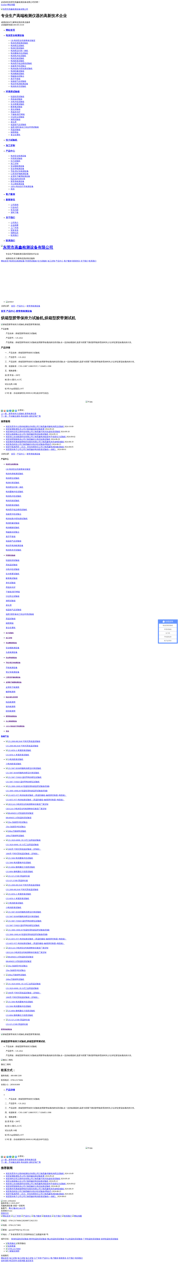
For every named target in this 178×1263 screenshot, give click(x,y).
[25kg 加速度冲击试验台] (17, 822)
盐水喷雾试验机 (17, 104)
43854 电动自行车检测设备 (22, 186)
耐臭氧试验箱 (16, 107)
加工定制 (10, 145)
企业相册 (14, 225)
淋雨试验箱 (15, 119)
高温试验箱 (15, 130)
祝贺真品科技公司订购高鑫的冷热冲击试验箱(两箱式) (29, 444)
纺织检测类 (10, 711)
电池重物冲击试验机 (19, 53)
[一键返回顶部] (12, 1251)
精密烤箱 (14, 132)
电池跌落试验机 (17, 61)
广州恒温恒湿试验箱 (91, 1239)
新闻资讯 (10, 199)
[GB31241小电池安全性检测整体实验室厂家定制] (27, 804)
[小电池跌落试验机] (14, 759)
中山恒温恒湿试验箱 (73, 1239)
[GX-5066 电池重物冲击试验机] (19, 858)
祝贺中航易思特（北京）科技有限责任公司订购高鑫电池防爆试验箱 (35, 447)
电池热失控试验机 (18, 86)
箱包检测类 (10, 707)
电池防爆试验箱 (17, 71)
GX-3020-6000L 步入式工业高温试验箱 (22, 845)
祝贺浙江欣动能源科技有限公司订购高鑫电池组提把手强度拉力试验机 (36, 437)
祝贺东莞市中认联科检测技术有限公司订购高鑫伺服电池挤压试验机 (35, 426)
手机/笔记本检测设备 (20, 171)
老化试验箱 (15, 109)
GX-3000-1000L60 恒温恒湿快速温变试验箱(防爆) (27, 791)
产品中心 (10, 151)
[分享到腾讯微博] (8, 411)
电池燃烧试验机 (17, 74)
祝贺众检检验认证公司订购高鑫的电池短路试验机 (27, 434)
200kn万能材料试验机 (15, 836)
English (4, 5)
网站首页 (10, 30)
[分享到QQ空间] (2, 411)
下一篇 (21, 416)
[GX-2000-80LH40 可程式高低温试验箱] (23, 741)
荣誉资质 (14, 230)
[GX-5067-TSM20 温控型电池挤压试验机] (24, 777)
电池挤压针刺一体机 (19, 51)
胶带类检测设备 (17, 181)
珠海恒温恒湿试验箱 (20, 1239)
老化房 (13, 122)
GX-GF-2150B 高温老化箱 (17, 881)
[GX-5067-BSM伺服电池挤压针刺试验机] (23, 768)
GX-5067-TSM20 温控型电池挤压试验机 (23, 782)
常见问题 (14, 210)
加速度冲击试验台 (18, 66)
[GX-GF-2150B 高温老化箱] (18, 876)
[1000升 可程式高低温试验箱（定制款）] (23, 849)
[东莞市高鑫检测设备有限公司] (14, 9)
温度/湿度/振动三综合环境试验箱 (25, 127)
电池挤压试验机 (17, 46)
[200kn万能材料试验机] (16, 831)
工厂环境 (14, 228)
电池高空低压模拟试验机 (21, 63)
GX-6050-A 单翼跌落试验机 (17, 755)
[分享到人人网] (10, 411)
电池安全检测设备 (15, 35)
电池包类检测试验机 (19, 43)
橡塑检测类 (10, 692)
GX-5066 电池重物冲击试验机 (18, 863)
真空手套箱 (15, 79)
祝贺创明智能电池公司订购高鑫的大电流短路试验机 (28, 439)
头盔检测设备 (11, 652)
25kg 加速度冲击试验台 (16, 827)
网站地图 (11, 5)
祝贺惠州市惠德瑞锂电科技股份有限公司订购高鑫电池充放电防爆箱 (35, 442)
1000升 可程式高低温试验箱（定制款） (22, 854)
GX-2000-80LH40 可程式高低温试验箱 (22, 746)
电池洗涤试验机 (17, 58)
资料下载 (14, 212)
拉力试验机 (11, 140)
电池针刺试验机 (17, 48)
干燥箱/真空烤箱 (18, 114)
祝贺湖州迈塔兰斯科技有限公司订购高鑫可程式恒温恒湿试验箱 (33, 432)
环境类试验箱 (13, 91)
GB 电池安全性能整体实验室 (23, 40)
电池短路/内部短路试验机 (21, 68)
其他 (13, 189)
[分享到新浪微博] (5, 411)
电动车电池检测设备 (19, 84)
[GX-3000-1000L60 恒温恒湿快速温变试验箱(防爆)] (28, 786)
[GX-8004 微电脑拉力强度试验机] (20, 867)
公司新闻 (14, 205)
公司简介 (14, 223)
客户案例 (10, 194)
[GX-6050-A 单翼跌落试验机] (18, 750)
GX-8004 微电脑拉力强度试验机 (19, 872)
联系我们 (14, 235)
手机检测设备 (11, 668)
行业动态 (14, 207)
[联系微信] (11, 1243)
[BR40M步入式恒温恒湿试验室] (19, 813)
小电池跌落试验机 (13, 764)
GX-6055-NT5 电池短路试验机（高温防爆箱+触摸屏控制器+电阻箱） (35, 800)
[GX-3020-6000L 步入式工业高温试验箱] (23, 840)
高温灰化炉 (15, 112)
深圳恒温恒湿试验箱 (109, 1239)
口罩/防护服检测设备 (20, 174)
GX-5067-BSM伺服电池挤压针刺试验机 (22, 773)
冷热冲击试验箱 (17, 102)
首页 (13, 306)
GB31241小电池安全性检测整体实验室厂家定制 (26, 809)
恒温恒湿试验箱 (17, 97)
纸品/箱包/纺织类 (18, 179)
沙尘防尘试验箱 (17, 117)
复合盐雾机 (15, 135)
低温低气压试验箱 (18, 81)
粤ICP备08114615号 (17, 1208)
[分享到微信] (13, 411)
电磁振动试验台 (17, 76)
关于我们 (10, 217)
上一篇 (18, 414)
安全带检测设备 (17, 169)
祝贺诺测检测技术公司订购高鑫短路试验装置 (25, 429)
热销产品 (5, 736)
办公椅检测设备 (17, 184)
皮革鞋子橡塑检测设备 (20, 176)
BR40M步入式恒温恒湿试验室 (18, 818)
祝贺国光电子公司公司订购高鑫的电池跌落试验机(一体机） (31, 449)
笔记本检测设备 (12, 672)
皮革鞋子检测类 (12, 687)
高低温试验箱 (16, 99)
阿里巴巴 (5, 1213)
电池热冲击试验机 (18, 56)
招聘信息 (14, 233)
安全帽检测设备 (17, 166)
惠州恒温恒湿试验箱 (37, 1239)
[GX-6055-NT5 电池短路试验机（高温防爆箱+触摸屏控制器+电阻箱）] (36, 795)
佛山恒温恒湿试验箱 (55, 1239)
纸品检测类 (10, 702)
